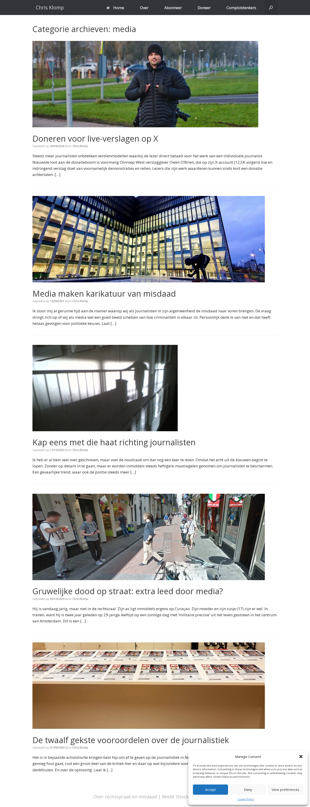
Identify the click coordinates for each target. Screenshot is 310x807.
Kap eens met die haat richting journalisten (114, 442)
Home (118, 7)
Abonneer (173, 7)
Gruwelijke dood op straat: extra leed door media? (127, 591)
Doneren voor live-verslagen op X (95, 138)
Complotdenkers (241, 7)
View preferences (285, 789)
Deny (248, 789)
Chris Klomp (80, 146)
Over (144, 7)
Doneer (204, 7)
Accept (210, 789)
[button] (301, 756)
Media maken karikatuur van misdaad (104, 293)
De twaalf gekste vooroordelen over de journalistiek (130, 740)
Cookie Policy (246, 799)
